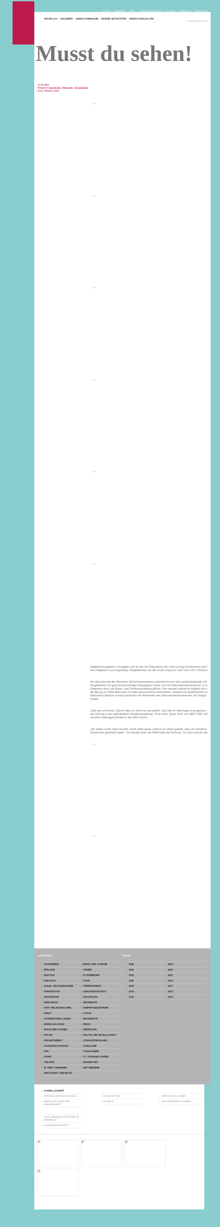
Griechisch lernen (174, 1096)
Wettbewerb (91, 1068)
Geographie (51, 997)
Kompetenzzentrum (95, 1008)
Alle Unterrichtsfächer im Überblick (61, 1118)
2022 (131, 975)
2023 (170, 970)
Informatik (90, 1002)
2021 (170, 975)
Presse (106, 11)
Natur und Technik (55, 1029)
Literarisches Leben (57, 1019)
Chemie (87, 970)
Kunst (48, 1013)
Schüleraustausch (56, 1046)
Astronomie (51, 964)
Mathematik (90, 1019)
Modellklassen (54, 1024)
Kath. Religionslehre (58, 1008)
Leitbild (108, 1101)
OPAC (132, 11)
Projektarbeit (53, 1040)
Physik (48, 1035)
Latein (87, 1013)
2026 (131, 964)
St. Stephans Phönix (96, 1057)
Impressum (185, 11)
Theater (49, 1062)
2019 (170, 981)
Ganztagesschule (94, 991)
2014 (131, 997)
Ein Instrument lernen (176, 1101)
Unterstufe (90, 1062)
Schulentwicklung (95, 1040)
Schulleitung (111, 1096)
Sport (48, 1057)
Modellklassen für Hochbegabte (56, 1103)
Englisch (50, 981)
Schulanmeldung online (151, 11)
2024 (131, 970)
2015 (170, 991)
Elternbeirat (91, 975)
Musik (86, 1024)
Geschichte (55, 88)
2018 (131, 986)
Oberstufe (67, 88)
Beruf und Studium (95, 964)
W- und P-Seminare (55, 1068)
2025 (170, 964)
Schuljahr (90, 1046)
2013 (170, 997)
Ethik (86, 981)
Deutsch (49, 975)
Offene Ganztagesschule (60, 1096)
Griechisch (51, 1002)
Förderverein (92, 986)
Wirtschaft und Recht (58, 1073)
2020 (131, 981)
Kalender (66, 19)
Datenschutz (201, 11)
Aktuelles (50, 19)
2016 (131, 991)
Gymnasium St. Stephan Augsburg (23, 22)
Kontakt (171, 11)
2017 (170, 986)
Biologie (49, 970)
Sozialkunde (81, 88)
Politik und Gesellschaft (99, 1035)
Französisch (52, 991)
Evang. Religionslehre (58, 986)
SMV (46, 1051)
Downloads (119, 11)
